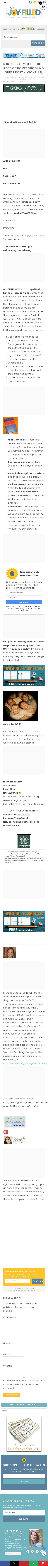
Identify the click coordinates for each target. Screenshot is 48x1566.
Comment (9, 1317)
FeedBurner (24, 814)
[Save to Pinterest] (24, 1563)
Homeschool (29, 1288)
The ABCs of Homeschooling (29, 1290)
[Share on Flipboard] (43, 1563)
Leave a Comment (17, 81)
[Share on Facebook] (5, 1563)
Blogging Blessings (34, 235)
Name (7, 1343)
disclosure (41, 77)
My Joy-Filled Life (24, 12)
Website (7, 1365)
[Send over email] (33, 1563)
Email (7, 1354)
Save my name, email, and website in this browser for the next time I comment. (22, 1384)
